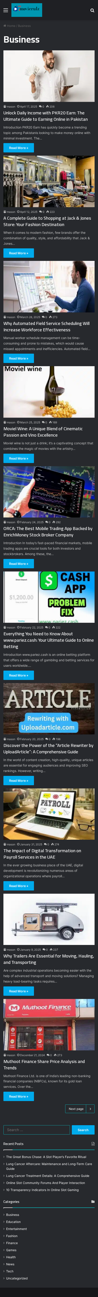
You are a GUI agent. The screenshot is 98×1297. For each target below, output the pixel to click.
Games (11, 1250)
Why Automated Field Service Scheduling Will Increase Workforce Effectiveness (46, 326)
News (10, 1264)
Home (10, 26)
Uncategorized (17, 1278)
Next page (76, 1109)
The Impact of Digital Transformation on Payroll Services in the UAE (42, 853)
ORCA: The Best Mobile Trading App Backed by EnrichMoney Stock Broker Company (48, 531)
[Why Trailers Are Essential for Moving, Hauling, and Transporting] (49, 919)
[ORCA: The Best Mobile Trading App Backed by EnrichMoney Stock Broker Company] (49, 492)
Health (11, 1257)
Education (13, 1222)
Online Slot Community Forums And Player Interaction (45, 1183)
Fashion (12, 1236)
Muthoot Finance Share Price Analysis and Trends (44, 1064)
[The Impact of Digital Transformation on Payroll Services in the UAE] (49, 814)
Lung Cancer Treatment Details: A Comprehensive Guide (47, 1176)
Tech (9, 1271)
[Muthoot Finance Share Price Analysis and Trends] (49, 1024)
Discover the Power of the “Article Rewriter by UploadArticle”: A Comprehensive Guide (48, 748)
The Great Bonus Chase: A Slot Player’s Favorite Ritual (46, 1157)
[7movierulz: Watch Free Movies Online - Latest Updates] (26, 10)
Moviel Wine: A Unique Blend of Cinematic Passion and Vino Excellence (43, 431)
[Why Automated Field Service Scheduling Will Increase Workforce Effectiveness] (49, 286)
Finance (12, 1243)
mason (11, 106)
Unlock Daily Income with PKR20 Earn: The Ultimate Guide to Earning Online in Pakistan (45, 115)
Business (12, 1215)
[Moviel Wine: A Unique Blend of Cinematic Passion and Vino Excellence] (49, 392)
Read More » (18, 148)
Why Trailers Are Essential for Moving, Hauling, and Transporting (48, 959)
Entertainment (16, 1229)
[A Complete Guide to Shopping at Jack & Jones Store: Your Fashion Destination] (49, 181)
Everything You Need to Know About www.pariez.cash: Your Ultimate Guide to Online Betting (48, 640)
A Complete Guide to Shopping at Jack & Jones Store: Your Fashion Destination (47, 221)
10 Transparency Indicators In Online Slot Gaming (42, 1190)
